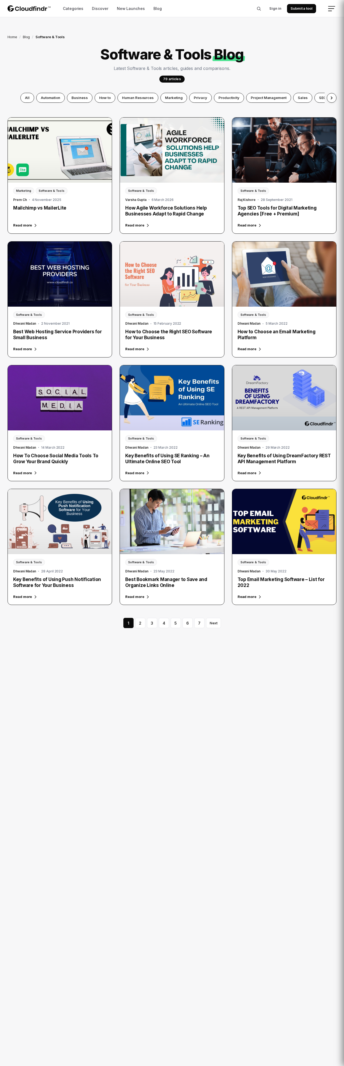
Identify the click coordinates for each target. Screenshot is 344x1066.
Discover (100, 8)
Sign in (275, 8)
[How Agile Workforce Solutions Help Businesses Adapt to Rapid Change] (172, 150)
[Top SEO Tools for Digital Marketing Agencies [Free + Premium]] (284, 150)
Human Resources (138, 97)
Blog (157, 8)
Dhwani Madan (24, 323)
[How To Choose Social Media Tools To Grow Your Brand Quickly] (60, 397)
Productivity (228, 97)
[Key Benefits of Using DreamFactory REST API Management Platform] (284, 397)
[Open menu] (331, 8)
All (27, 97)
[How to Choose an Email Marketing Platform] (284, 274)
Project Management (268, 97)
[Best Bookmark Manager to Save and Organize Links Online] (172, 521)
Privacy (200, 97)
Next (213, 623)
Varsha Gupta (135, 200)
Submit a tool (302, 8)
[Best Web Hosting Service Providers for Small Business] (60, 274)
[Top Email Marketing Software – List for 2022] (284, 521)
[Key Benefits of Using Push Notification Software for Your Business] (60, 521)
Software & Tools (51, 191)
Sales (303, 97)
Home (12, 37)
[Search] (259, 8)
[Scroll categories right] (331, 98)
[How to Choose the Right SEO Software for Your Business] (172, 274)
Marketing (173, 97)
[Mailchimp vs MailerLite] (60, 150)
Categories (73, 8)
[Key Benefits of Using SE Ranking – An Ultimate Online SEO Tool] (172, 397)
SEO (322, 97)
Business (79, 97)
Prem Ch (20, 200)
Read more (22, 225)
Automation (50, 97)
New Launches (131, 8)
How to (105, 97)
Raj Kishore (247, 200)
